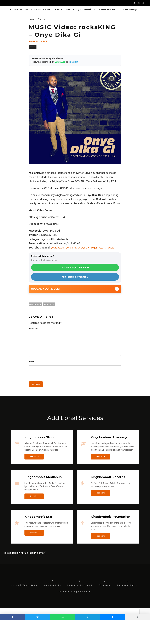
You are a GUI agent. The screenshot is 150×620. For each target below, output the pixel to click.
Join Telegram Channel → (75, 276)
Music (24, 9)
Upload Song (127, 9)
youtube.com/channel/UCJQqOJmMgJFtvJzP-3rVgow (82, 247)
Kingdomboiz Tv (85, 9)
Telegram (74, 61)
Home (14, 9)
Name (31, 361)
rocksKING (49, 304)
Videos (35, 9)
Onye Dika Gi (35, 304)
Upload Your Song (24, 585)
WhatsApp (60, 61)
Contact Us (107, 9)
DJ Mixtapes (62, 9)
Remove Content (79, 585)
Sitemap (105, 585)
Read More (34, 456)
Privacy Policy (128, 585)
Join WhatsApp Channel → (75, 267)
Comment (34, 328)
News (47, 9)
